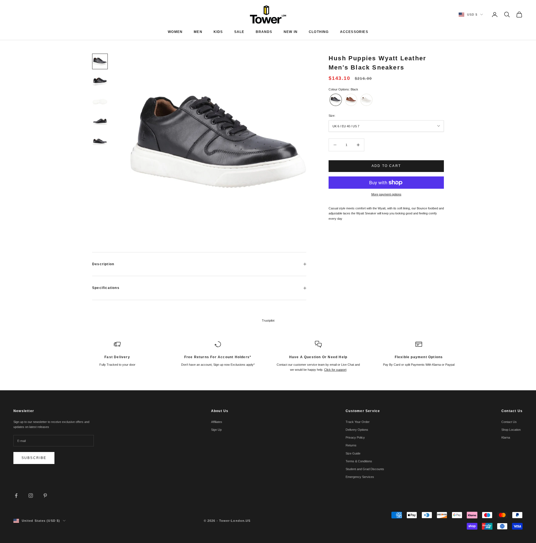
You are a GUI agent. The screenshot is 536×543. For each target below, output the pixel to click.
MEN (198, 32)
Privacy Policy (355, 437)
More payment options (386, 194)
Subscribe (33, 458)
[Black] (336, 99)
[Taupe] (366, 99)
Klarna (505, 437)
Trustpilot (268, 320)
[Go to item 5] (100, 142)
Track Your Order (358, 422)
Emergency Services (360, 477)
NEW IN (291, 32)
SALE (239, 32)
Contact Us (509, 422)
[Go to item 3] (100, 101)
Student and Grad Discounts (365, 469)
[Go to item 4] (100, 122)
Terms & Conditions (359, 461)
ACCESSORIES (354, 32)
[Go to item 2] (100, 81)
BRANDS (264, 32)
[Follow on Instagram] (31, 495)
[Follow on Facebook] (16, 495)
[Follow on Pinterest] (45, 495)
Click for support (335, 369)
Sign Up (216, 429)
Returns (351, 445)
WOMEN (175, 32)
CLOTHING (319, 32)
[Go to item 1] (100, 61)
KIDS (218, 32)
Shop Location (511, 429)
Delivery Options (357, 429)
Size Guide (353, 453)
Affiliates (216, 422)
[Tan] (351, 99)
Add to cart (386, 166)
